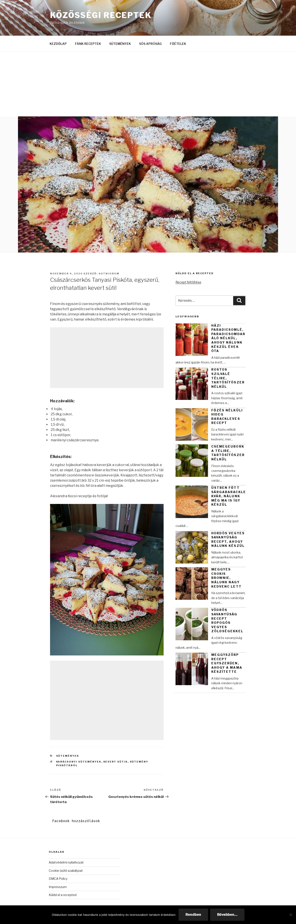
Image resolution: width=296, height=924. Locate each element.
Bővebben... (227, 915)
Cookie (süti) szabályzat (66, 870)
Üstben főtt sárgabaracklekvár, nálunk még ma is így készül (228, 496)
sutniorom (109, 273)
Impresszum (58, 887)
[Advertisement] (148, 84)
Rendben (193, 915)
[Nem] (290, 915)
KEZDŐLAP (58, 44)
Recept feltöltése (188, 282)
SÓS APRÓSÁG (150, 44)
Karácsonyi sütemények (78, 761)
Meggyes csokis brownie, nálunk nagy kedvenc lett (226, 577)
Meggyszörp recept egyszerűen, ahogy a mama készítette (226, 663)
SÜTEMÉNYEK (120, 44)
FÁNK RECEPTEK (88, 44)
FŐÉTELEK (178, 44)
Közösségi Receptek (101, 15)
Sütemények (67, 755)
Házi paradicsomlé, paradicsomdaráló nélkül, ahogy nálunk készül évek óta (228, 338)
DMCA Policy (58, 878)
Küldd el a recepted (62, 895)
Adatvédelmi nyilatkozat (66, 862)
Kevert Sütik (115, 761)
